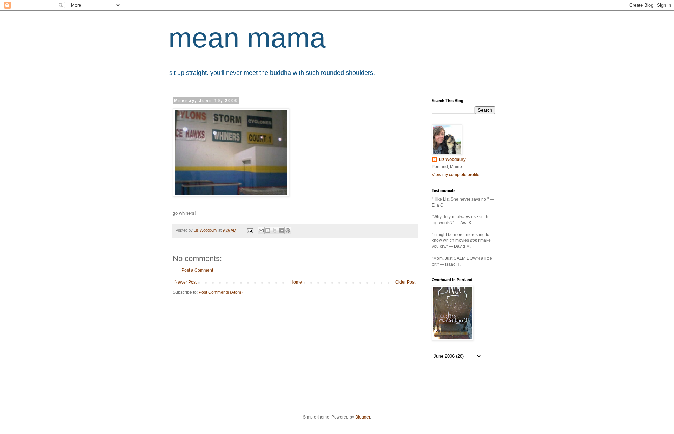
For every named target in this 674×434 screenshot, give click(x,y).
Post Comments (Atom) (221, 292)
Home (296, 282)
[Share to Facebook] (281, 230)
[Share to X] (274, 230)
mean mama (247, 37)
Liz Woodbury (452, 159)
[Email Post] (249, 230)
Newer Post (185, 282)
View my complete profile (456, 174)
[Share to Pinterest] (287, 230)
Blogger (362, 417)
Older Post (405, 282)
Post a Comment (197, 270)
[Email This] (261, 230)
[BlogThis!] (267, 230)
